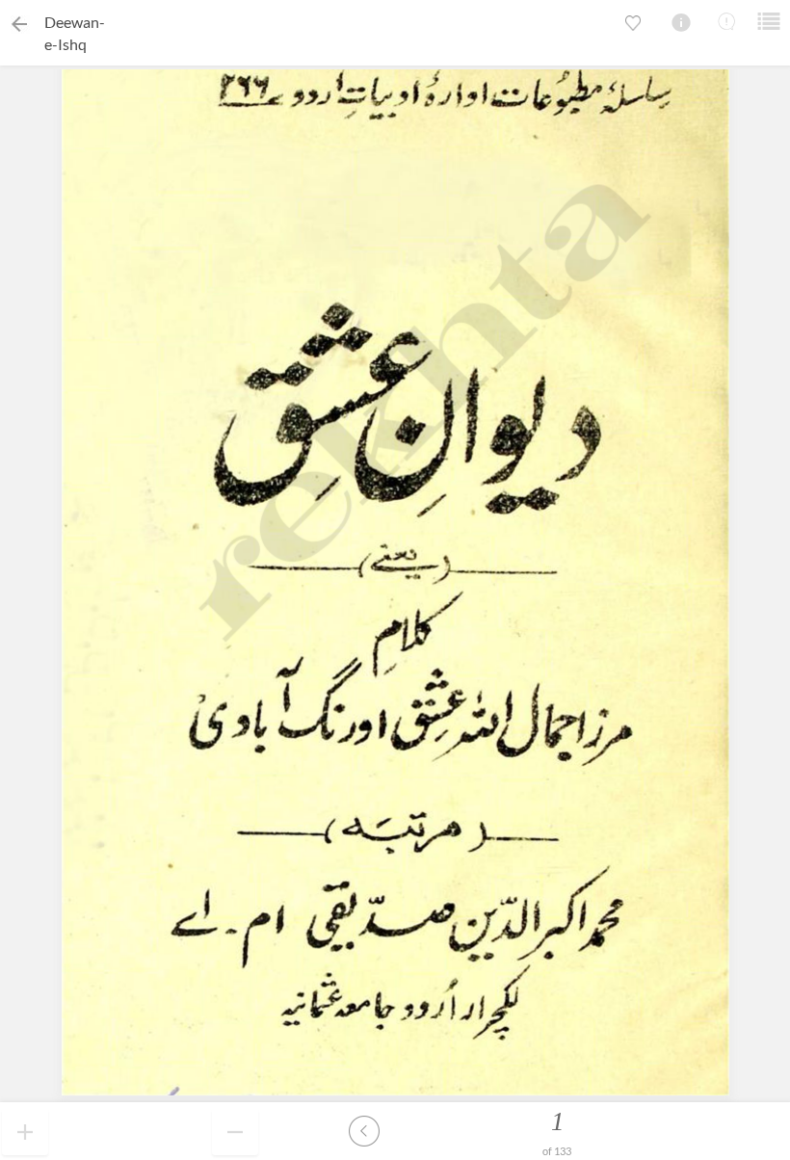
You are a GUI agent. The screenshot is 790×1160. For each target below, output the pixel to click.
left (364, 1131)
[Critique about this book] (726, 21)
